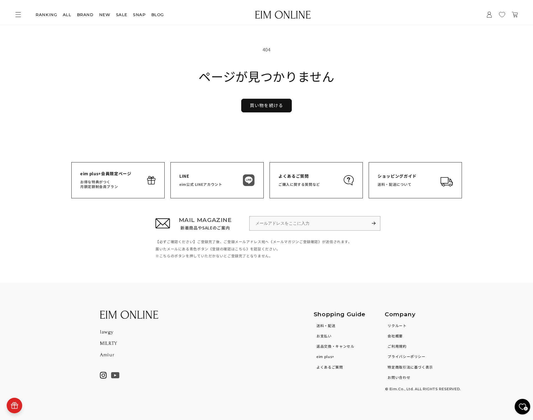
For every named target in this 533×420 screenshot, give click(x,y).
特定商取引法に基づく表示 (410, 367)
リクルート (397, 325)
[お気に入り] (502, 14)
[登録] (376, 223)
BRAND (85, 14)
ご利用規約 (397, 346)
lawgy (106, 332)
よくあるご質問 (329, 367)
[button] (18, 14)
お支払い (324, 336)
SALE (122, 14)
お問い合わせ (399, 377)
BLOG (157, 14)
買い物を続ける (266, 105)
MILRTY (108, 343)
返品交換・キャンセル (335, 346)
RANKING (46, 14)
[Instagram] (103, 375)
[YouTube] (115, 375)
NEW (104, 14)
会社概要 (395, 336)
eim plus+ (325, 356)
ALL (67, 14)
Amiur (107, 355)
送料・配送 (325, 325)
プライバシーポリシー (406, 356)
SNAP (139, 14)
